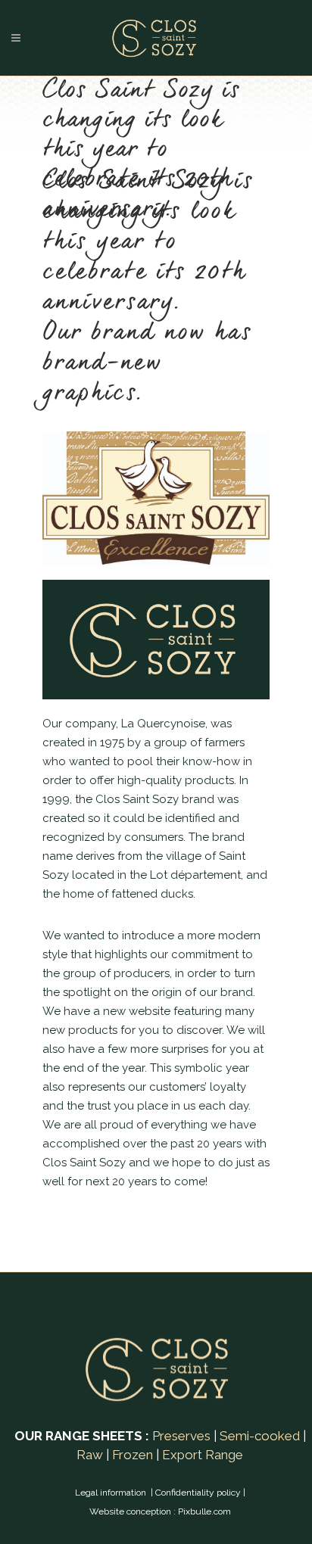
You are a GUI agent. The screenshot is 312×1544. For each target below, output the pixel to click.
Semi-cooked (260, 1435)
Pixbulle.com (204, 1511)
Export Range (202, 1454)
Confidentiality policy (198, 1492)
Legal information (111, 1492)
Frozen (132, 1454)
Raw (89, 1454)
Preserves (181, 1435)
